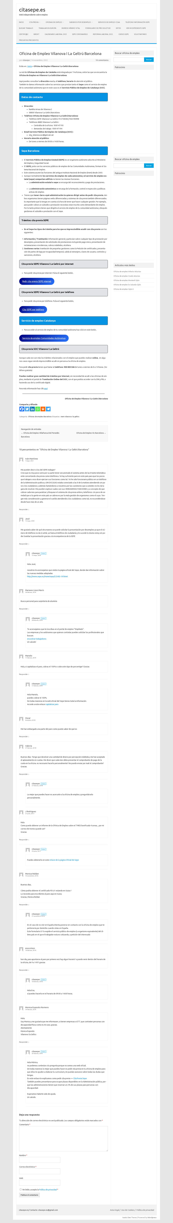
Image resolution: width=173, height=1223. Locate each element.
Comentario (24, 1125)
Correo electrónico (27, 1167)
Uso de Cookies (127, 1210)
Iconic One (127, 1217)
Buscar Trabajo (26, 28)
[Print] (43, 409)
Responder (23, 509)
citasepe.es (32, 9)
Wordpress (152, 1217)
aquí (46, 388)
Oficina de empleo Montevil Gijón (126, 280)
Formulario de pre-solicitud (98, 28)
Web (21, 1178)
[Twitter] (27, 409)
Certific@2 (23, 34)
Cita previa (34, 22)
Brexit (36, 34)
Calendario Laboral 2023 (56, 34)
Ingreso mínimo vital (71, 28)
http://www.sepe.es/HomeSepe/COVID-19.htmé (47, 576)
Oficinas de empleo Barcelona (39, 416)
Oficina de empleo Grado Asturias (127, 276)
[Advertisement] (134, 112)
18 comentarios (102, 60)
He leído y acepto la (40, 1190)
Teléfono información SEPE (137, 22)
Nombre (23, 1155)
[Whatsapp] (37, 409)
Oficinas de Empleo (54, 22)
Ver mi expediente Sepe (136, 28)
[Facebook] (21, 409)
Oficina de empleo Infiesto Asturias (127, 271)
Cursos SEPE (124, 34)
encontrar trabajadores (36, 639)
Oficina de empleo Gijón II (124, 289)
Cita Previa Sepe (80, 1078)
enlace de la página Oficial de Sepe (64, 860)
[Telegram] (48, 409)
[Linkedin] (32, 409)
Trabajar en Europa (47, 28)
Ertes (118, 28)
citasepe (26, 60)
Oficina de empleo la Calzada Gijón (127, 285)
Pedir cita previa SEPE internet (36, 281)
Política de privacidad (48, 1190)
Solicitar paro (140, 34)
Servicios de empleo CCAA (109, 22)
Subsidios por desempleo (80, 22)
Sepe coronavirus (80, 34)
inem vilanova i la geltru (70, 416)
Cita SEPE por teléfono (33, 309)
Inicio (21, 22)
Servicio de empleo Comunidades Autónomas (44, 338)
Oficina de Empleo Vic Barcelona (91, 433)
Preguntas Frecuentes (29, 40)
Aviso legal (114, 1210)
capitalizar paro (52, 704)
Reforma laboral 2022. (103, 34)
